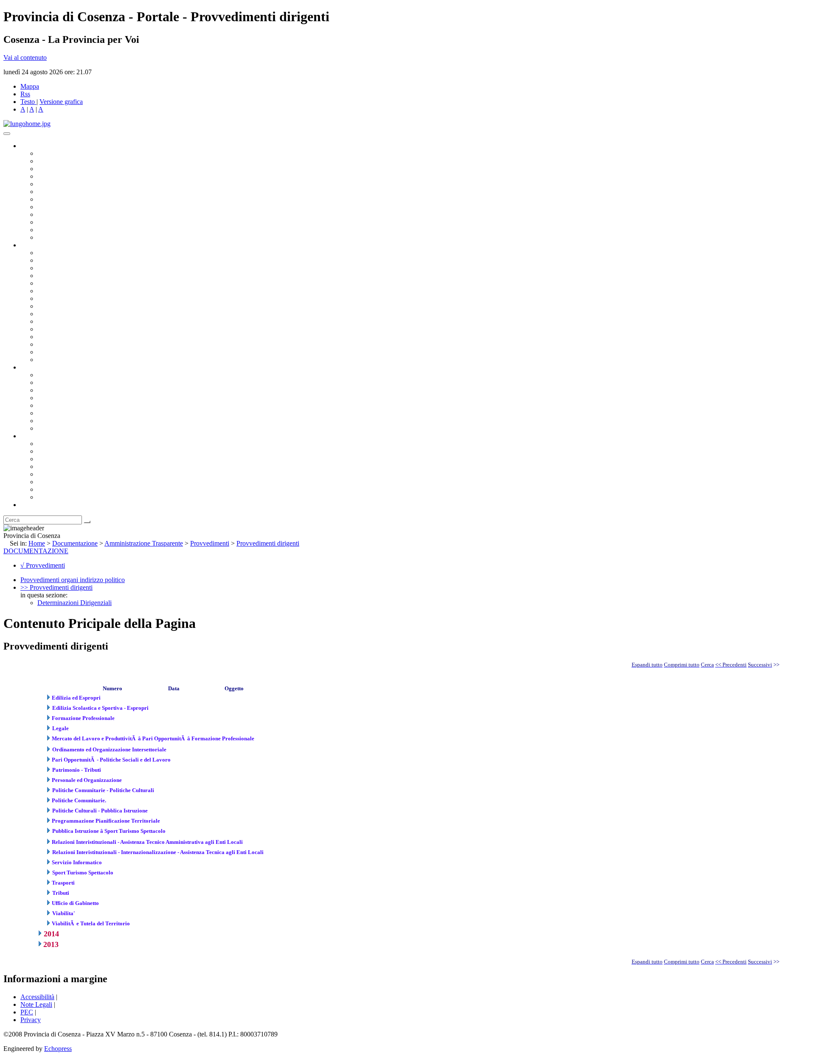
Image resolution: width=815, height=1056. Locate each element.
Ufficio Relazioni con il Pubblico (81, 214)
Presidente (51, 153)
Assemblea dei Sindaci (67, 176)
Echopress (58, 1048)
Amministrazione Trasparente (76, 405)
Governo (31, 145)
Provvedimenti (209, 543)
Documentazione (42, 367)
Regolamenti (54, 428)
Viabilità (48, 344)
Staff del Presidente (63, 359)
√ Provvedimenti (42, 565)
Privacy (30, 1019)
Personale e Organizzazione (74, 275)
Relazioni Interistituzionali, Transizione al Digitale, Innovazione (122, 290)
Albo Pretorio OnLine (66, 374)
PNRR (46, 306)
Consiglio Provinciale (66, 161)
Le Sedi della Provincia (68, 458)
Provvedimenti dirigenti (267, 543)
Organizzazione (41, 245)
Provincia (33, 436)
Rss (25, 94)
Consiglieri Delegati (64, 168)
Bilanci (46, 397)
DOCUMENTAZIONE (35, 551)
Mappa (29, 86)
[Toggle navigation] (6, 133)
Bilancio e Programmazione (74, 268)
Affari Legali (54, 283)
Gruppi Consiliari (60, 191)
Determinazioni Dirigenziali (74, 602)
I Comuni (50, 481)
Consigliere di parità (64, 199)
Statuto (46, 420)
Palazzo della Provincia (68, 451)
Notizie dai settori (60, 229)
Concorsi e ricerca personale (75, 390)
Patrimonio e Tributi (64, 298)
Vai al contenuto (25, 57)
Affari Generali (57, 260)
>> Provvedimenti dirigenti (56, 587)
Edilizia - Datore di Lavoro (73, 336)
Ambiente (50, 329)
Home (36, 543)
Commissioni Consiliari (68, 184)
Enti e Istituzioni (59, 497)
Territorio (49, 474)
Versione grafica (61, 101)
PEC (26, 1012)
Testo (27, 101)
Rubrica (30, 504)
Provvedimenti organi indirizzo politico (72, 579)
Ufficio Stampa (57, 222)
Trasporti (49, 313)
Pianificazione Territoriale (71, 321)
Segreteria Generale (63, 352)
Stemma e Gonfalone (65, 443)
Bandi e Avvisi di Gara (67, 382)
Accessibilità (37, 996)
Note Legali (36, 1004)
